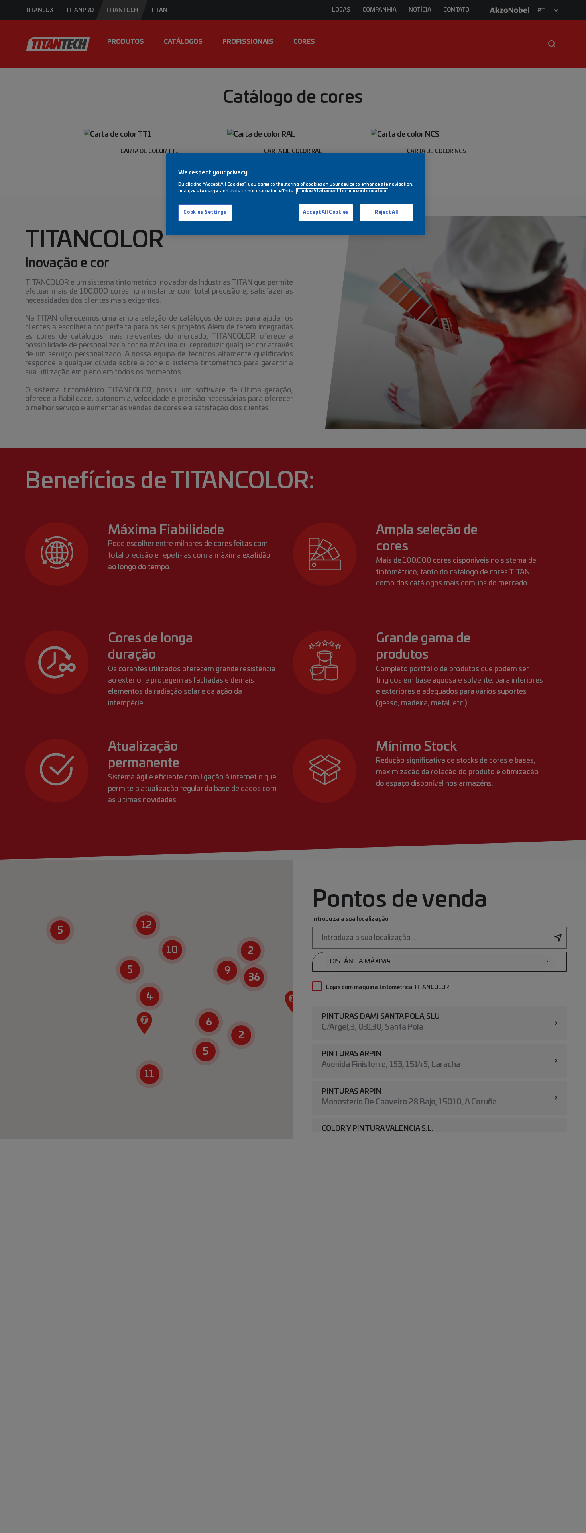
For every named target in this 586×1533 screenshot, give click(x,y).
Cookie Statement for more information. (342, 191)
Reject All (386, 213)
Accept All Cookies (326, 213)
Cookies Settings (204, 213)
